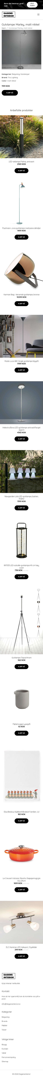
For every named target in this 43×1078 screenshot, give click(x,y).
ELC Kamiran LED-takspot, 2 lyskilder (21, 947)
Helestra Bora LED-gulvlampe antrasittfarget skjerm (21, 428)
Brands (4, 1021)
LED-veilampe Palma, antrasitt (21, 161)
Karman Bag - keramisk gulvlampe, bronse (21, 294)
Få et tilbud (32, 4)
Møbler (4, 1025)
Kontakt (5, 1049)
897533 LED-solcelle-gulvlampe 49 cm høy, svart (21, 566)
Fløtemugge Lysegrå (21, 724)
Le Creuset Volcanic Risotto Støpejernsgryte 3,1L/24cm (21, 879)
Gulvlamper (25, 74)
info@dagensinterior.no (11, 1004)
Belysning (16, 74)
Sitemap (5, 1061)
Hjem (4, 28)
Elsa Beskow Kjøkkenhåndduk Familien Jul (21, 812)
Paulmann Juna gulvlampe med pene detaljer (21, 228)
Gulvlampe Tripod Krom (21, 657)
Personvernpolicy (9, 1057)
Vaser (4, 1030)
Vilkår (4, 1053)
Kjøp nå (9, 93)
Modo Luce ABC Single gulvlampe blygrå (21, 361)
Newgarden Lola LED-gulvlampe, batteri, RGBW (21, 497)
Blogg (4, 1044)
